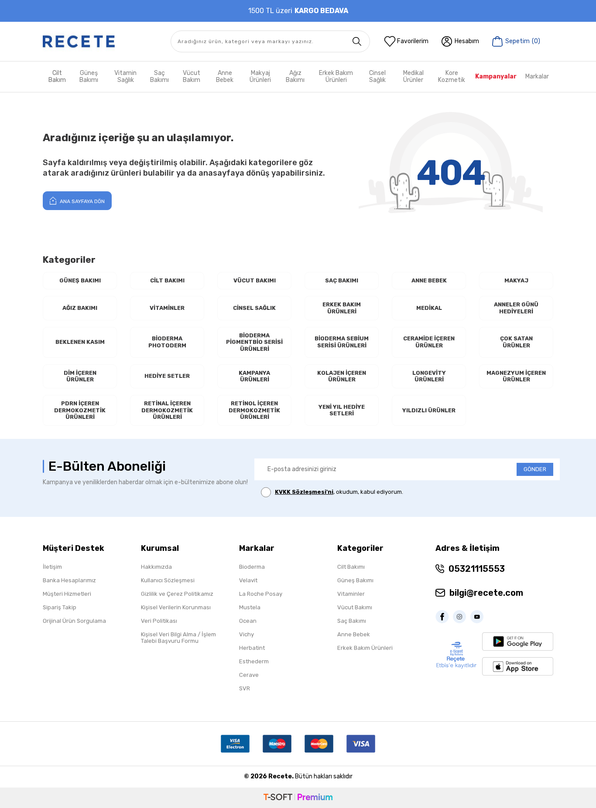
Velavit (248, 580)
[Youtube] (479, 616)
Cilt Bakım (57, 76)
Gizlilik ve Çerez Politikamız (177, 594)
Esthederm (254, 661)
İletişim (52, 567)
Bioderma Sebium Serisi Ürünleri (342, 342)
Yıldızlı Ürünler (429, 410)
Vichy (246, 634)
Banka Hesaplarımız (69, 580)
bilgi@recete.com (486, 592)
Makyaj (516, 280)
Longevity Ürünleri (429, 376)
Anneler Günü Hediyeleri (516, 308)
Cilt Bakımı (167, 280)
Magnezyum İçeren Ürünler (516, 376)
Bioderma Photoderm (167, 342)
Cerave (249, 675)
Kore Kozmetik (451, 76)
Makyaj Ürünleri (260, 76)
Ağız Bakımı (295, 76)
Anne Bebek (224, 76)
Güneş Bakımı (88, 76)
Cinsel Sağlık (377, 76)
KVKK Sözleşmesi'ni (304, 492)
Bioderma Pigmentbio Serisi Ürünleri (254, 342)
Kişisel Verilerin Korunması (176, 607)
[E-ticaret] (298, 798)
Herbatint (252, 648)
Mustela (249, 607)
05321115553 (477, 569)
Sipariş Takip (59, 607)
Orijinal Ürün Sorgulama (74, 621)
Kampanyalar (496, 76)
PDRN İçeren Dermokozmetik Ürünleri (80, 410)
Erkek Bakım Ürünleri (336, 76)
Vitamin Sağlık (125, 76)
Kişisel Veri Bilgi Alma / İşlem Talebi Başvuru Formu (178, 637)
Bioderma (252, 567)
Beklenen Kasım (80, 342)
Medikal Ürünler (413, 76)
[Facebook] (444, 616)
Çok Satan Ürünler (516, 342)
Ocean (248, 621)
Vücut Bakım (191, 76)
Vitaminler (167, 308)
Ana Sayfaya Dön (81, 201)
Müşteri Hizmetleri (67, 594)
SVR (244, 688)
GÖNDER (535, 469)
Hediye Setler (167, 376)
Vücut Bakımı (254, 280)
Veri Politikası (159, 621)
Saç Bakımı (159, 76)
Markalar (537, 76)
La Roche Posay (260, 594)
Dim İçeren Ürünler (80, 376)
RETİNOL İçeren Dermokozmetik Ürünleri (254, 410)
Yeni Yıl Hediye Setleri (342, 410)
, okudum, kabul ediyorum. (339, 492)
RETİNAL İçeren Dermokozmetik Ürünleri (167, 410)
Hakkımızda (156, 567)
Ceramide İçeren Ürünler (429, 342)
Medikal (429, 308)
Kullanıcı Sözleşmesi (168, 580)
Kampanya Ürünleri (254, 376)
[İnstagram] (461, 616)
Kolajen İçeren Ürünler (341, 376)
